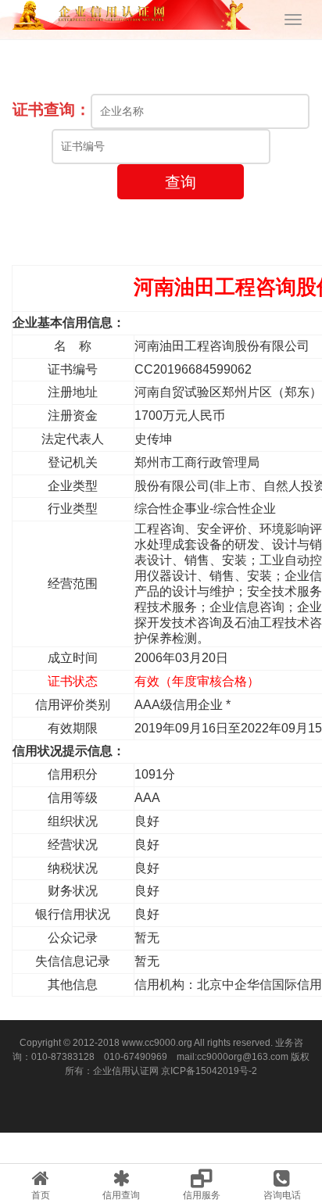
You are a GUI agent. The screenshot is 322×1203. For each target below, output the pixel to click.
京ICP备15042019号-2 (209, 1070)
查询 (180, 182)
